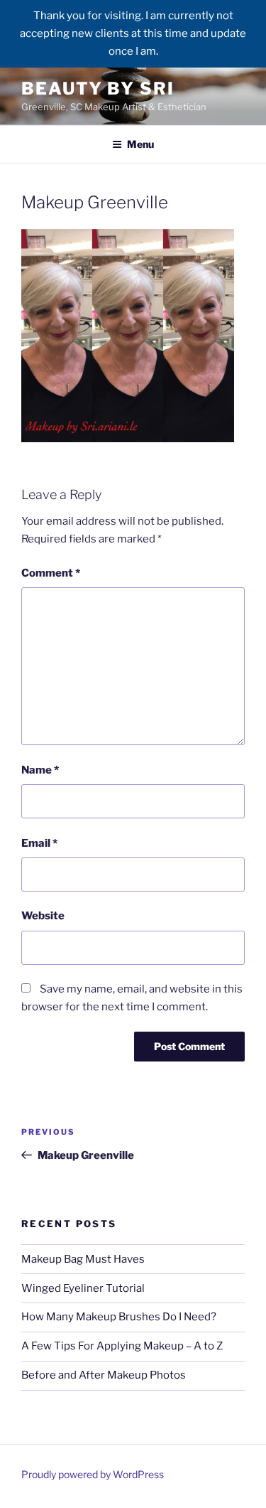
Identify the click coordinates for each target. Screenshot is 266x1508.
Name (40, 770)
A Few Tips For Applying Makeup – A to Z (122, 1345)
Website (43, 915)
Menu (140, 144)
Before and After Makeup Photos (103, 1375)
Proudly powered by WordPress (92, 1474)
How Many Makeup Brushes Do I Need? (118, 1316)
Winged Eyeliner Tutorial (83, 1288)
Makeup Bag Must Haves (83, 1259)
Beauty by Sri (97, 88)
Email (39, 843)
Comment (50, 573)
